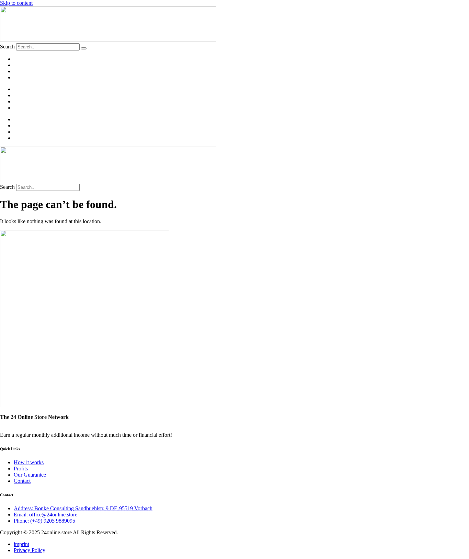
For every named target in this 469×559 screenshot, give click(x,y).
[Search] (84, 48)
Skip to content (16, 3)
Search (7, 46)
